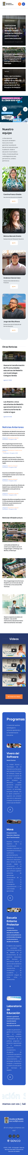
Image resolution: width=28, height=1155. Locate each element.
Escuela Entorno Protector (13, 921)
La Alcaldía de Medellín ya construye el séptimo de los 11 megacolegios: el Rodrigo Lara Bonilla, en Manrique (13, 58)
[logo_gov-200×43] (14, 1140)
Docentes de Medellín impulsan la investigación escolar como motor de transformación (13, 474)
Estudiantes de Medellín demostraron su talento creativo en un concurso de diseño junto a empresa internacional (13, 433)
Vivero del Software (13, 755)
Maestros (10, 466)
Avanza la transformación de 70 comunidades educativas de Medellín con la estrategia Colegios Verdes (14, 370)
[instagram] (14, 1136)
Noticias (16, 438)
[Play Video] (14, 650)
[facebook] (10, 1136)
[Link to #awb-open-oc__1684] (23, 4)
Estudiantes (11, 438)
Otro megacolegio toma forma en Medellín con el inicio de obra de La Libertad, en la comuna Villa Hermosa (13, 445)
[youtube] (17, 1136)
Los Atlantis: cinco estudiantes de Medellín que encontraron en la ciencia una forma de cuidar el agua (13, 407)
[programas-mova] (14, 820)
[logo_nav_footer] (14, 1118)
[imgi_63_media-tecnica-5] (14, 744)
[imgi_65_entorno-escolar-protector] (14, 908)
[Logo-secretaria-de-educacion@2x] (7, 2)
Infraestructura (18, 450)
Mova (10, 829)
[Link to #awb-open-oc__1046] (19, 4)
